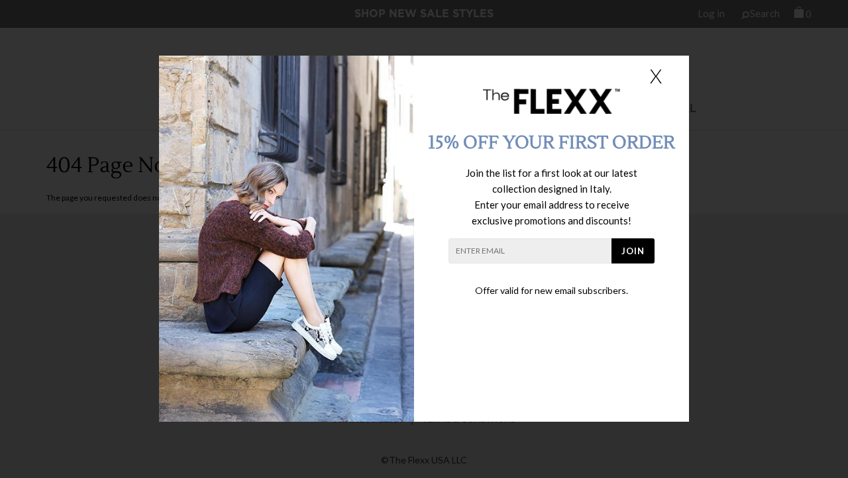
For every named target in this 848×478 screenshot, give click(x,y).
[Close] (656, 75)
